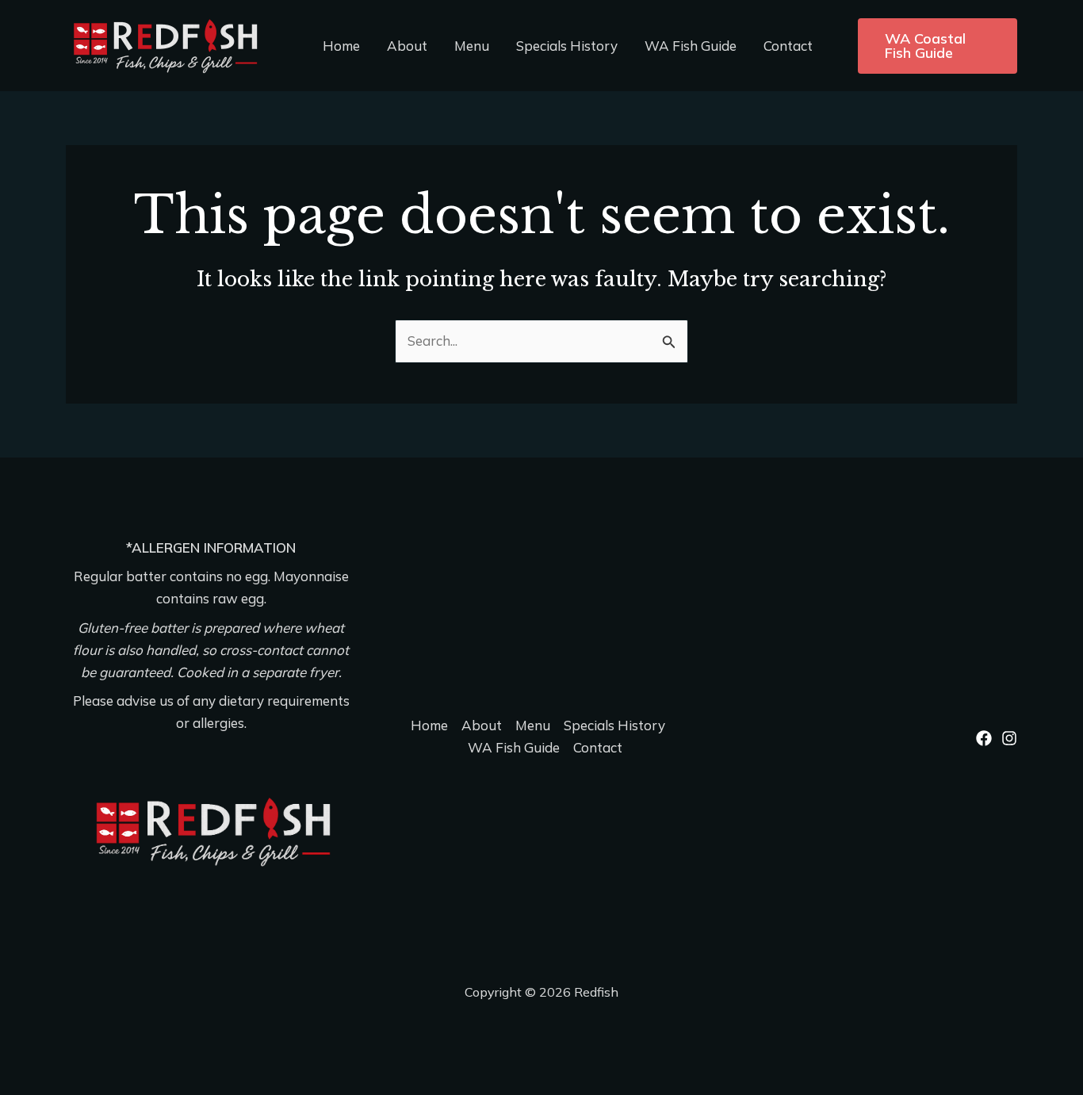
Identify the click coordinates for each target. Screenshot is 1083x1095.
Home (341, 45)
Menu (471, 45)
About (407, 45)
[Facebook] (984, 738)
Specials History (567, 45)
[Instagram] (1009, 738)
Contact (788, 45)
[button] (937, 46)
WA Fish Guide (691, 45)
